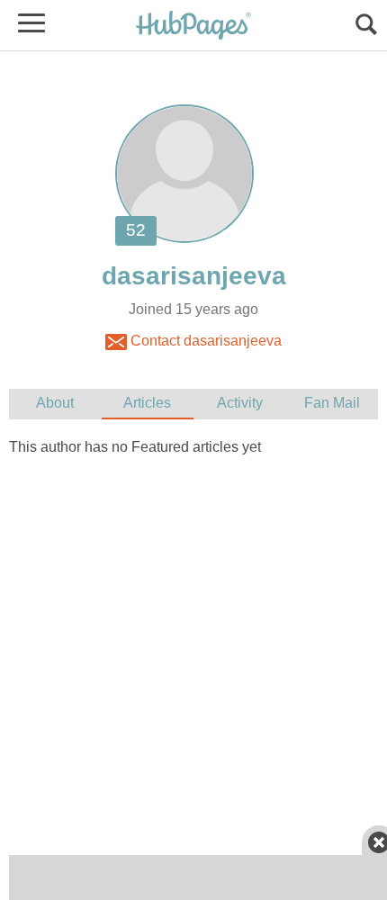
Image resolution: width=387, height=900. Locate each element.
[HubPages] (193, 26)
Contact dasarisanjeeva (204, 340)
